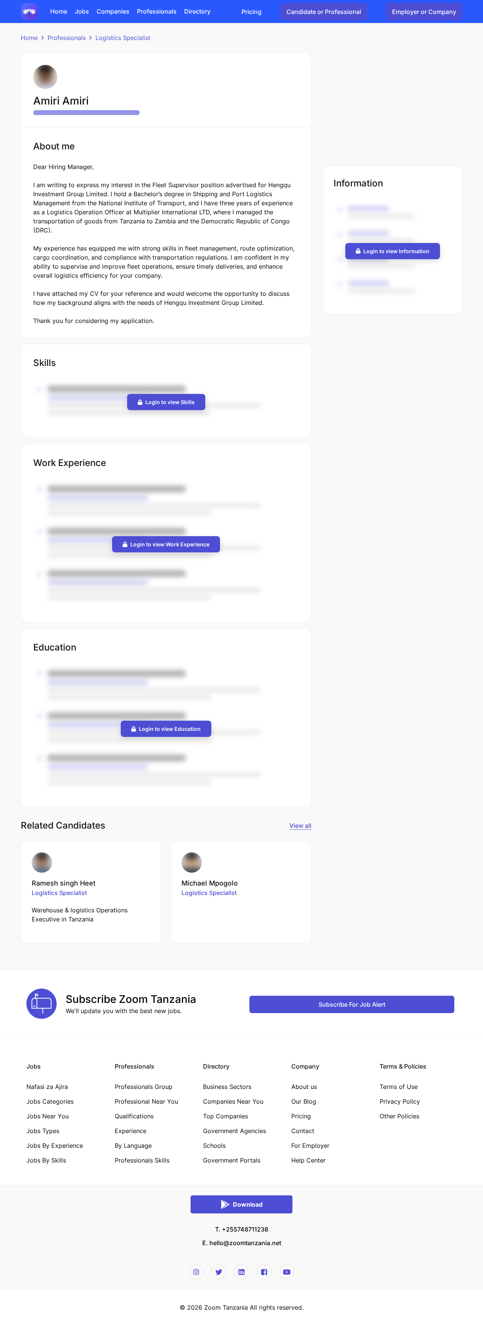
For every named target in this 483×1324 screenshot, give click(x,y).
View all (300, 825)
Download (248, 1204)
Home (29, 38)
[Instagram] (196, 1271)
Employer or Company (424, 11)
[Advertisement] (392, 105)
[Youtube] (286, 1271)
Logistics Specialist (123, 38)
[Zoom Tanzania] (29, 11)
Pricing (251, 11)
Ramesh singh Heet (63, 883)
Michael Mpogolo (210, 883)
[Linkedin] (241, 1271)
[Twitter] (218, 1271)
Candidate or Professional (323, 11)
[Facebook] (264, 1271)
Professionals (67, 38)
